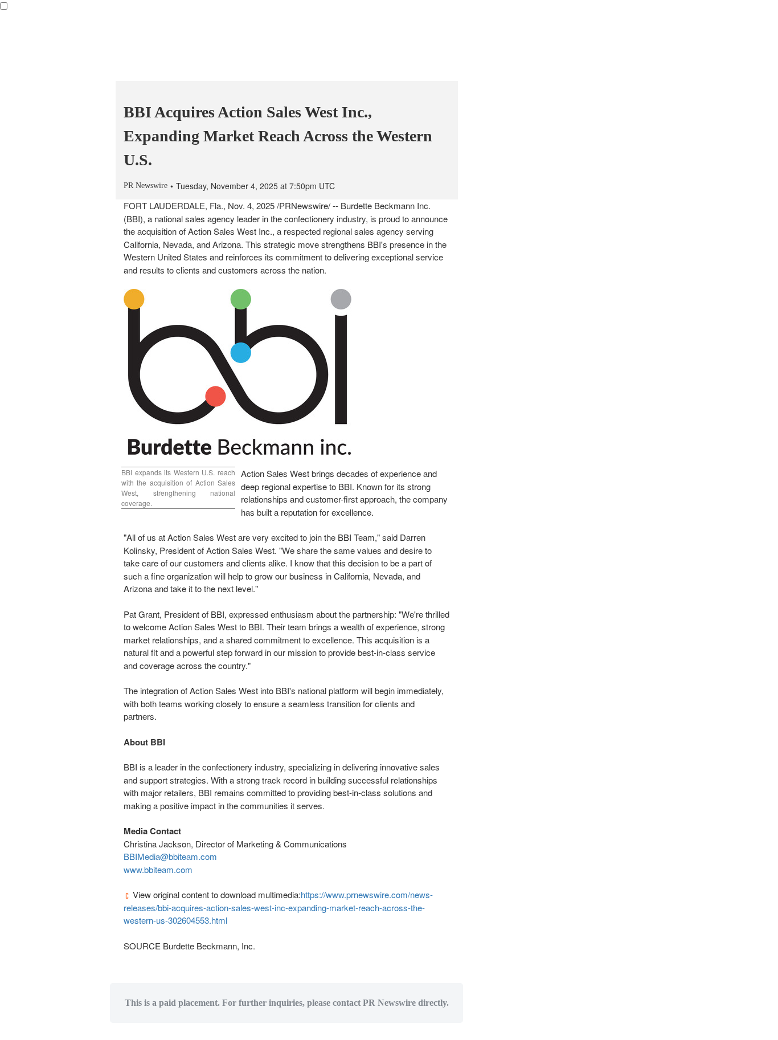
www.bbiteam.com (158, 869)
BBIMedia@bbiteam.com (170, 856)
